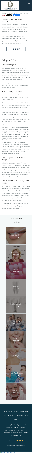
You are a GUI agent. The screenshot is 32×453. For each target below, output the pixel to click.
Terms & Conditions (9, 415)
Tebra (23, 445)
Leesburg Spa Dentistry (7, 13)
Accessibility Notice (22, 415)
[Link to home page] (13, 5)
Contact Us (16, 419)
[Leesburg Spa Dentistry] (16, 452)
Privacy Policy (24, 411)
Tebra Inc (15, 411)
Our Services (19, 13)
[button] (29, 3)
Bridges (26, 13)
